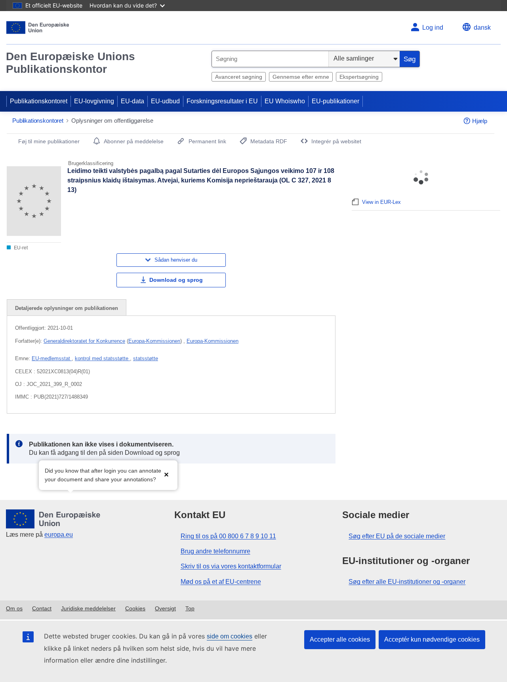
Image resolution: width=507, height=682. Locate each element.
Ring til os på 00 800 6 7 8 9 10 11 (228, 536)
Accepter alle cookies (340, 639)
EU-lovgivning (94, 101)
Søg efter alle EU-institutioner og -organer (407, 581)
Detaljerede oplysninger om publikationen (66, 308)
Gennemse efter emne (301, 77)
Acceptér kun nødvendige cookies (432, 639)
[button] (166, 474)
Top (189, 608)
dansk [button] (482, 27)
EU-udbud (165, 101)
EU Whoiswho (285, 101)
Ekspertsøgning (359, 77)
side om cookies (229, 636)
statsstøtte (145, 358)
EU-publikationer (335, 101)
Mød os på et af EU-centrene (221, 581)
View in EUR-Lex (381, 202)
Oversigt (165, 608)
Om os (14, 608)
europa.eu (58, 534)
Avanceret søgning (238, 77)
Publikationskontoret (38, 101)
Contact (41, 608)
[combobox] (270, 59)
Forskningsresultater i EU (222, 101)
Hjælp (479, 121)
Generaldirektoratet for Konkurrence (84, 341)
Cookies (135, 608)
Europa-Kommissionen (154, 341)
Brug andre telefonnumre (215, 551)
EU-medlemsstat (52, 358)
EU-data (132, 101)
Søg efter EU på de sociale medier (397, 536)
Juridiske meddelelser (88, 608)
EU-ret (20, 248)
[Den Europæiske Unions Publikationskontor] (37, 27)
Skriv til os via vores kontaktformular (231, 566)
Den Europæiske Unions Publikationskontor (70, 62)
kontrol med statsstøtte (102, 358)
